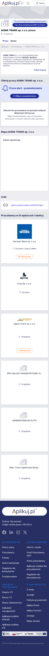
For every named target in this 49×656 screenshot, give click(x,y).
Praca (5, 41)
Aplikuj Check (33, 605)
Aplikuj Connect (34, 610)
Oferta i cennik (34, 547)
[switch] (24, 96)
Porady (5, 557)
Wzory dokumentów (12, 602)
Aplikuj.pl (4, 46)
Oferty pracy (8, 547)
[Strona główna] (11, 3)
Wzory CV (7, 597)
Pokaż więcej (40, 70)
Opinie (13, 41)
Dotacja (30, 615)
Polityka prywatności (37, 600)
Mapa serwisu (33, 621)
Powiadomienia (9, 576)
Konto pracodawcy (36, 561)
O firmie (30, 589)
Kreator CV (7, 592)
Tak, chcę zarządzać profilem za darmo (30, 25)
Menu (42, 3)
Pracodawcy (16, 46)
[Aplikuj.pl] (24, 511)
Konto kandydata (10, 563)
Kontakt (30, 595)
